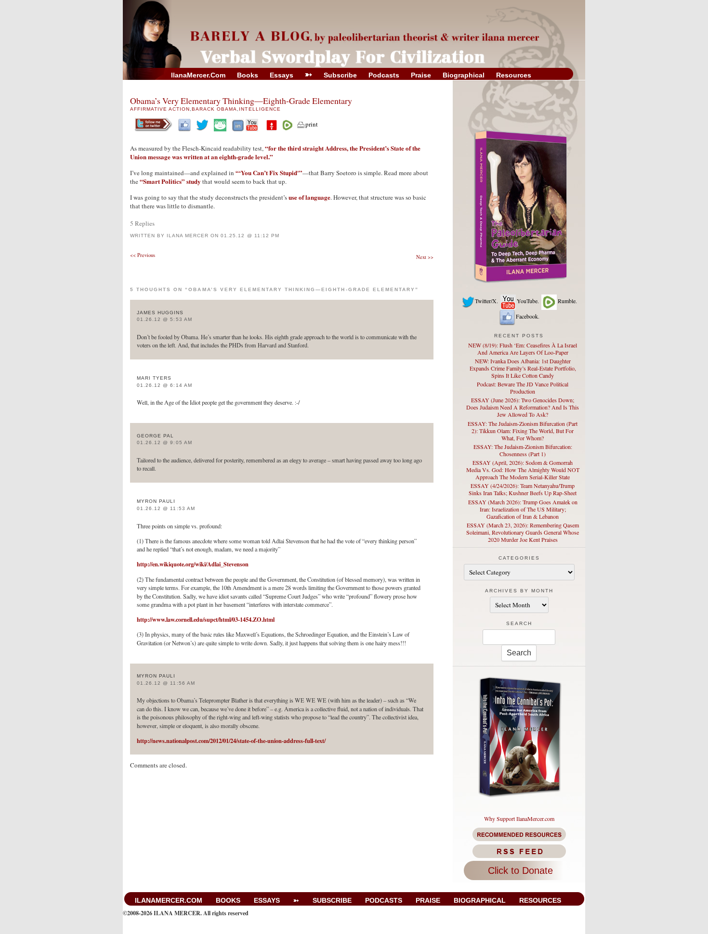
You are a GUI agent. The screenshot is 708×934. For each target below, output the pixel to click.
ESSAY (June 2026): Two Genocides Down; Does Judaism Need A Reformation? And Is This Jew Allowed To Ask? (522, 407)
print (311, 124)
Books (247, 75)
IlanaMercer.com (198, 75)
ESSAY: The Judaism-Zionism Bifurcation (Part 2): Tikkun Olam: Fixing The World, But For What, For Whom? (522, 431)
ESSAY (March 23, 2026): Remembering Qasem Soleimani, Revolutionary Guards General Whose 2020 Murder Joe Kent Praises (522, 532)
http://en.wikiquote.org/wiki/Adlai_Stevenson (193, 564)
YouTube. (528, 301)
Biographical (464, 75)
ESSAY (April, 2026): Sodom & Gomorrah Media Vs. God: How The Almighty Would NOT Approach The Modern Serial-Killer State (522, 470)
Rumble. (567, 301)
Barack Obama (214, 109)
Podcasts (383, 75)
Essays (281, 75)
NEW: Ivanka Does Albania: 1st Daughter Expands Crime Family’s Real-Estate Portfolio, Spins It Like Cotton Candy (523, 368)
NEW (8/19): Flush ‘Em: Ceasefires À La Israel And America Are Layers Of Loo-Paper (522, 348)
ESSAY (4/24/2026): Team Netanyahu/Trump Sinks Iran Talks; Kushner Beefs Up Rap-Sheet (523, 489)
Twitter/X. (486, 301)
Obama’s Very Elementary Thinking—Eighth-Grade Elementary (241, 100)
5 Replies (142, 223)
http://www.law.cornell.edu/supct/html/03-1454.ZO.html (206, 619)
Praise (421, 75)
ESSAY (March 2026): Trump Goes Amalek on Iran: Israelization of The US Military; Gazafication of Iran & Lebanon (522, 509)
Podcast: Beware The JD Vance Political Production (522, 387)
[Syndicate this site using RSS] (519, 851)
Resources (513, 75)
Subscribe (340, 75)
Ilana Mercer (188, 235)
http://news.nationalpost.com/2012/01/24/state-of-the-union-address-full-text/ (231, 740)
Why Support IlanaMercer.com (519, 818)
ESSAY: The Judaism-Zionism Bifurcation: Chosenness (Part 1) (522, 450)
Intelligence (259, 109)
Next (424, 257)
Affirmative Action (160, 109)
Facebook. (527, 316)
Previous (142, 255)
